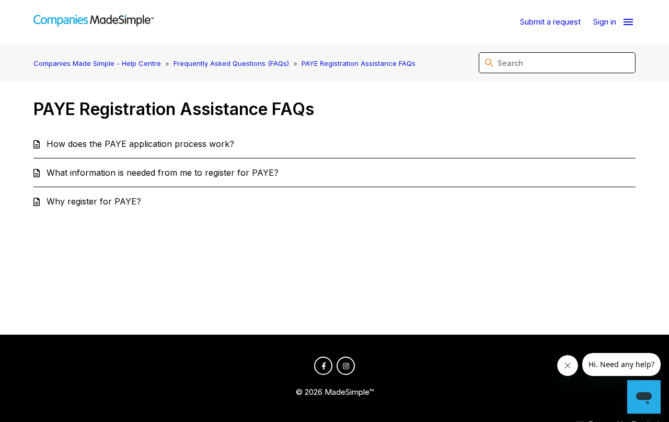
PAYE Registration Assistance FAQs (359, 63)
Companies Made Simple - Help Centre (97, 63)
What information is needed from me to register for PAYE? (163, 172)
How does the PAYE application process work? (140, 144)
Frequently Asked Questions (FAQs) (231, 63)
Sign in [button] (604, 22)
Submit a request (550, 22)
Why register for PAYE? (94, 201)
